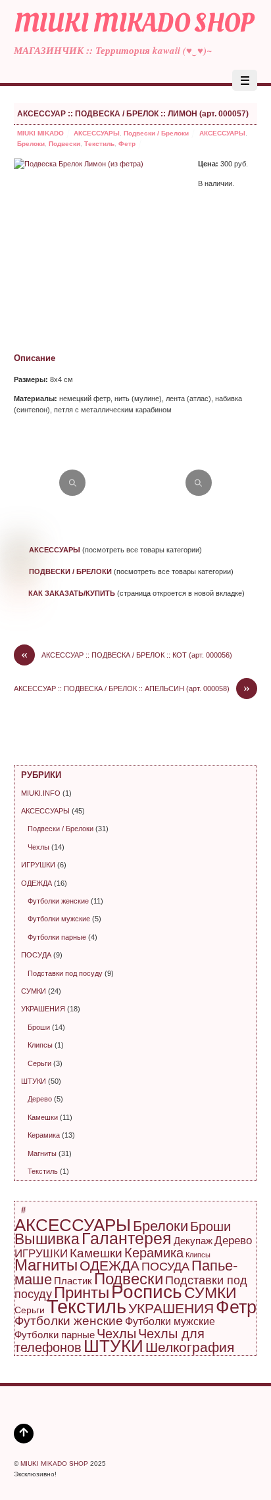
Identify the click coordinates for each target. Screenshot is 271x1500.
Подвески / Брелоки (156, 133)
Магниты (42, 1153)
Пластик (73, 1280)
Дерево (40, 1099)
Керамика (44, 1135)
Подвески (64, 143)
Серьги (39, 1063)
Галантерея (127, 1238)
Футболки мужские (59, 919)
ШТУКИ (33, 1081)
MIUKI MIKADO (40, 133)
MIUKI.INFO (41, 793)
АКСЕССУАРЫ (97, 133)
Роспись (146, 1292)
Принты (81, 1292)
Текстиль (99, 143)
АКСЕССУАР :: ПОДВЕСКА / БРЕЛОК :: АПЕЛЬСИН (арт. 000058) (132, 688)
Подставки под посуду (65, 973)
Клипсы (40, 1045)
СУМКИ (33, 991)
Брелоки (31, 143)
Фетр (127, 143)
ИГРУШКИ (38, 865)
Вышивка (47, 1238)
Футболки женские (58, 901)
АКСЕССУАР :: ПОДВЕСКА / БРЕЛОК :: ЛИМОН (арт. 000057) (133, 113)
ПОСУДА (36, 955)
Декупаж (193, 1240)
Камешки (43, 1117)
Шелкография (189, 1347)
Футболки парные (57, 937)
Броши (39, 1027)
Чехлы (38, 847)
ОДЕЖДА (36, 883)
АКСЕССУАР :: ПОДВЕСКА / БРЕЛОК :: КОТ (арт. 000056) (126, 655)
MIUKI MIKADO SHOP (54, 1463)
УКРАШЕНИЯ (43, 1009)
